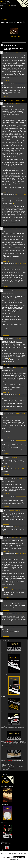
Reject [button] (22, 857)
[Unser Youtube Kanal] (14, 719)
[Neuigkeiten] (14, 704)
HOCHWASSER (20, 766)
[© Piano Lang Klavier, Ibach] (14, 31)
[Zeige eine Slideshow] (14, 36)
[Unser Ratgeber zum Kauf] (14, 663)
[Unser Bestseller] (7, 813)
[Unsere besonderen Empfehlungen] (7, 780)
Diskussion (12, 764)
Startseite (4, 19)
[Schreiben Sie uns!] (14, 646)
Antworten (6, 80)
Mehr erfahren (14, 859)
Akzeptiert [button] (16, 857)
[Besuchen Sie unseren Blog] (14, 754)
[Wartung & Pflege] (14, 685)
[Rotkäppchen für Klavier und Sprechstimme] (7, 831)
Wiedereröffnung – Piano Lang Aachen (15, 100)
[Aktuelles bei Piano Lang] (14, 735)
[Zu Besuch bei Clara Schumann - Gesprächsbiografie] (7, 795)
